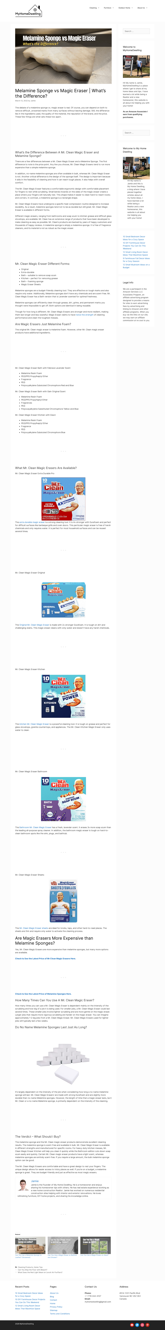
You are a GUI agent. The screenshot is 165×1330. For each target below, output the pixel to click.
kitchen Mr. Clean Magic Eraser (34, 724)
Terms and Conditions (60, 1314)
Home (52, 1303)
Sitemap (53, 1310)
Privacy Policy (56, 1307)
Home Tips (38, 1267)
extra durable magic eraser (32, 522)
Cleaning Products (25, 1267)
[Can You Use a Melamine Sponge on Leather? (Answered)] (30, 1245)
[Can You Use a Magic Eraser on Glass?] (95, 1245)
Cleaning (93, 8)
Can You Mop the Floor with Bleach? (32, 1270)
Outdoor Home (124, 8)
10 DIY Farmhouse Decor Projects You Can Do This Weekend (134, 246)
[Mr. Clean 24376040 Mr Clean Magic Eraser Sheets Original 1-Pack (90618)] (63, 901)
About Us (141, 8)
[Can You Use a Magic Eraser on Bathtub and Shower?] (63, 1245)
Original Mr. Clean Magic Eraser (34, 625)
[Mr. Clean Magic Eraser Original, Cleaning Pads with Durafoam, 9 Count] (63, 599)
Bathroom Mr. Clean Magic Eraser (35, 827)
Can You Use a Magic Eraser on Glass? (94, 1255)
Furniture (107, 8)
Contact (53, 1300)
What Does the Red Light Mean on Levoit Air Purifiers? (40, 1272)
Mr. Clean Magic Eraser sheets (33, 928)
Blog (52, 1296)
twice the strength (85, 315)
